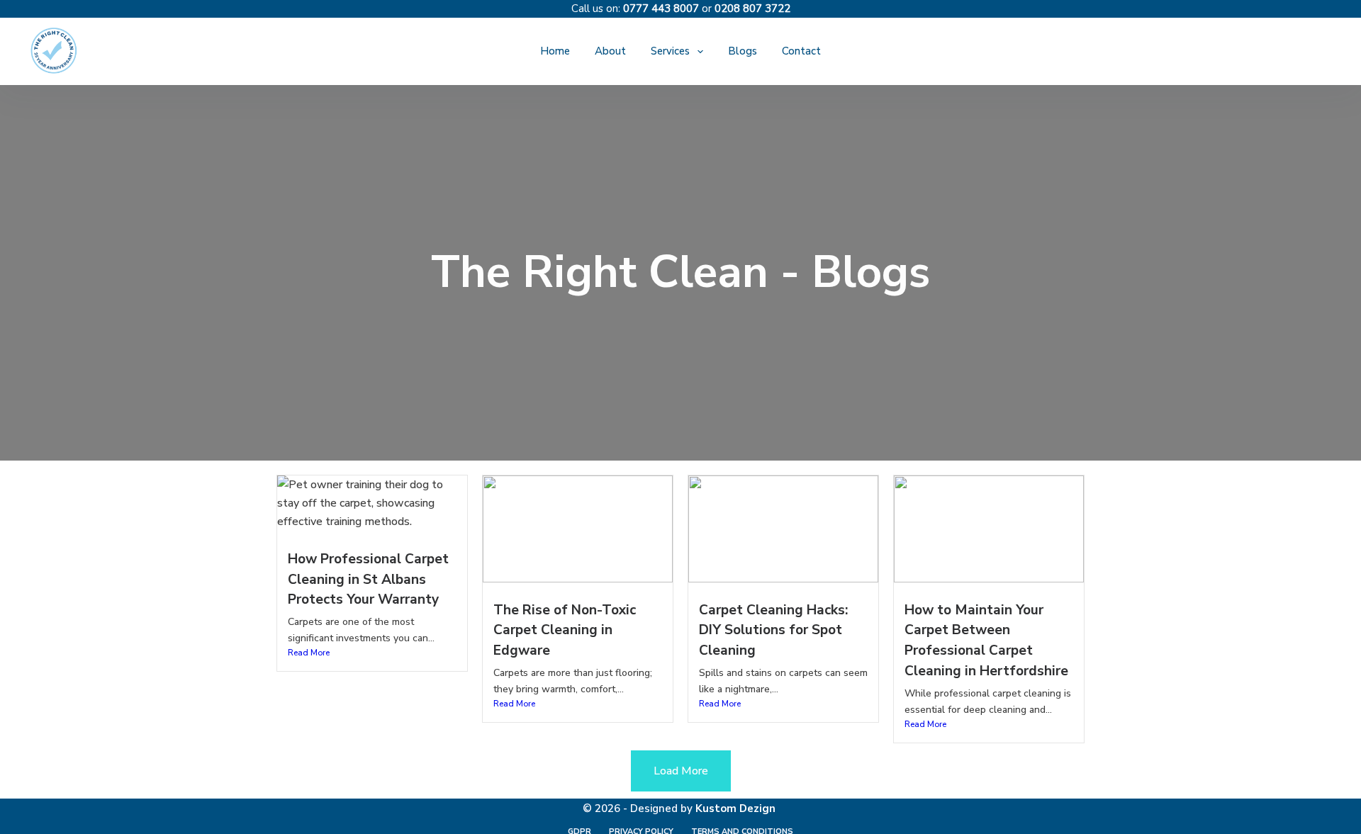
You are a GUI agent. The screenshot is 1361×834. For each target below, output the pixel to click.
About (610, 51)
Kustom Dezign (735, 808)
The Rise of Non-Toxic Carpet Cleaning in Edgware (564, 630)
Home (555, 51)
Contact (801, 51)
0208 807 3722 (752, 8)
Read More (309, 652)
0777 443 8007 (661, 8)
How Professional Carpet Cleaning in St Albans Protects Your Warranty (368, 579)
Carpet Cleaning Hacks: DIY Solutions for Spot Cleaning (773, 630)
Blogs (742, 51)
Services (670, 51)
